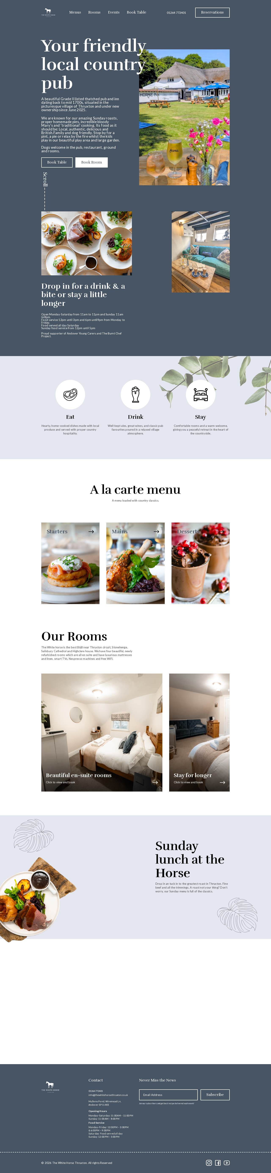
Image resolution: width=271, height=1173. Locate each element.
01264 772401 (176, 12)
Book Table (136, 12)
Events (114, 12)
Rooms (94, 12)
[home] (48, 13)
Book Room (91, 162)
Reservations (212, 12)
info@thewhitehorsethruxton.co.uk (108, 1095)
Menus (75, 12)
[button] (196, 1038)
